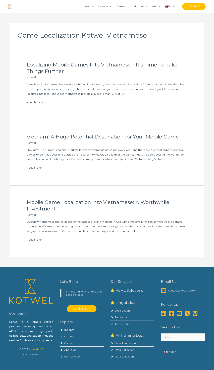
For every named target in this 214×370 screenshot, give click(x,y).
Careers (122, 6)
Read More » (35, 102)
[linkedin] (164, 313)
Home (89, 6)
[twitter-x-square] (188, 313)
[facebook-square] (172, 313)
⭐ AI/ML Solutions (126, 290)
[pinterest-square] (195, 313)
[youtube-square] (180, 313)
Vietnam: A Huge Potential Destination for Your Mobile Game (103, 137)
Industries (138, 6)
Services (103, 6)
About (156, 6)
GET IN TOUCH (82, 308)
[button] (194, 6)
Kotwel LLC (36, 349)
